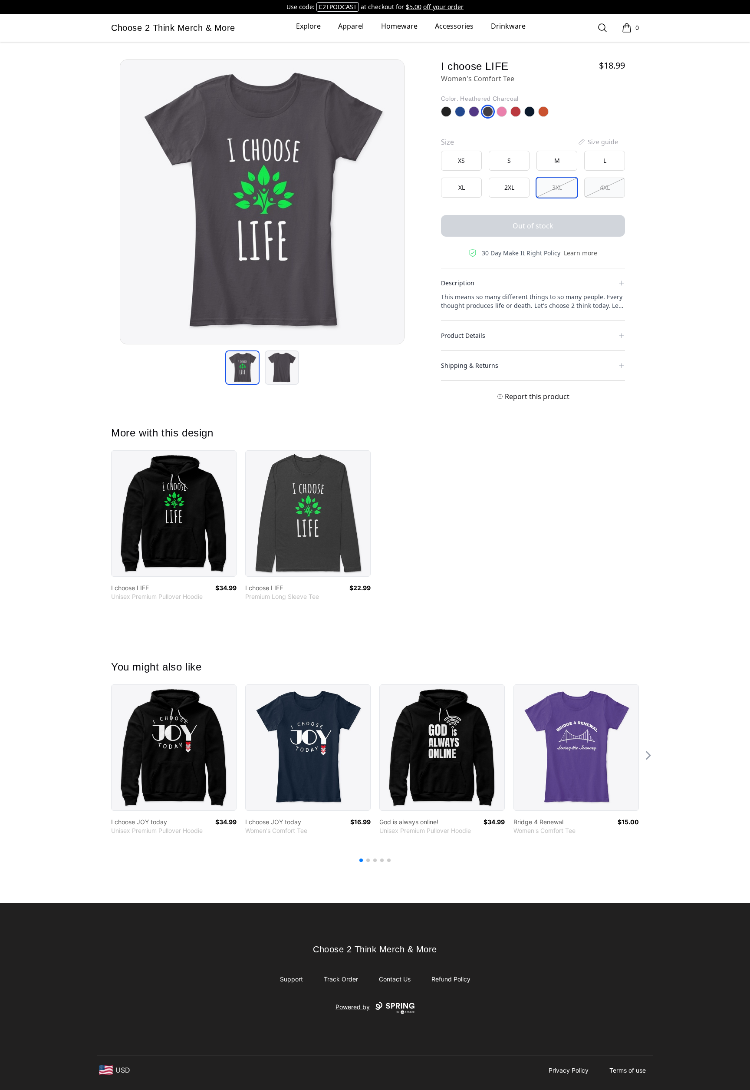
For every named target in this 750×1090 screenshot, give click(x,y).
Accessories (454, 26)
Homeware (399, 26)
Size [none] (447, 142)
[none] (597, 142)
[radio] (461, 161)
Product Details (463, 335)
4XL (605, 187)
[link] (174, 513)
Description (457, 283)
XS (461, 160)
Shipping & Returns (469, 365)
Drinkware (508, 26)
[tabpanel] (262, 201)
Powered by (353, 1007)
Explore (308, 26)
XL (461, 187)
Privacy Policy (569, 1070)
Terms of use (627, 1070)
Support (291, 979)
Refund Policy (450, 979)
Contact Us (395, 979)
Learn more (580, 253)
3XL (557, 187)
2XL (509, 187)
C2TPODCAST (338, 7)
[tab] (242, 367)
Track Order (341, 979)
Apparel (351, 26)
